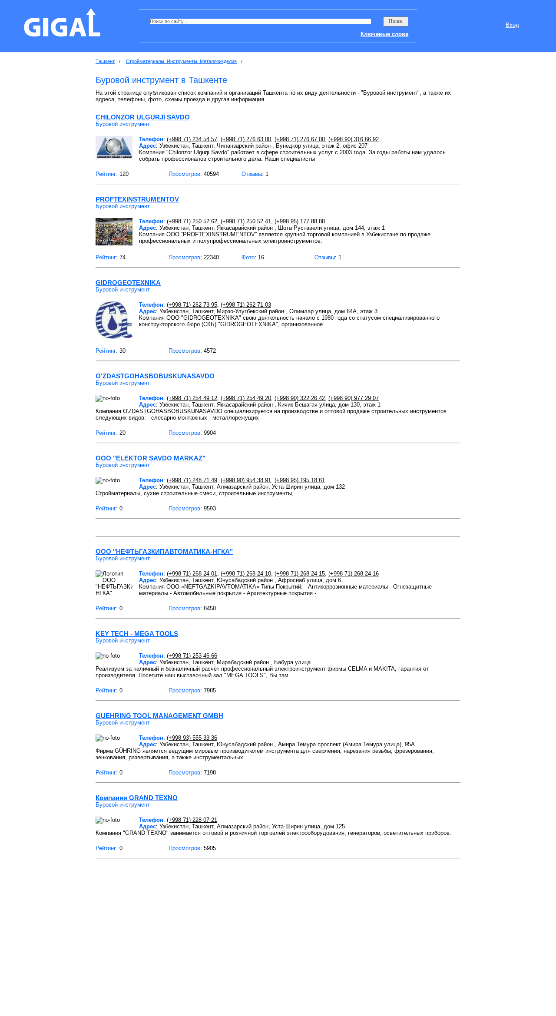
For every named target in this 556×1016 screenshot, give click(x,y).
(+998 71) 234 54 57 (192, 139)
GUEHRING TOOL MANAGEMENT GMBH (159, 715)
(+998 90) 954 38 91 (246, 480)
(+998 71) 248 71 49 (192, 480)
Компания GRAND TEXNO (137, 797)
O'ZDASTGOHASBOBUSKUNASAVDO (155, 376)
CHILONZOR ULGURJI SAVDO (143, 117)
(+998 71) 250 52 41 (246, 221)
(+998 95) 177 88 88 (300, 221)
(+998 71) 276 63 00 (246, 139)
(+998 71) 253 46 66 (192, 655)
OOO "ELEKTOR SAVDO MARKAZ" (150, 458)
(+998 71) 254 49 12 (192, 398)
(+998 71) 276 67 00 (300, 139)
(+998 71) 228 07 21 (192, 820)
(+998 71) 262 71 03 (246, 304)
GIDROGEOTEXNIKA (128, 282)
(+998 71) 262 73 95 (192, 304)
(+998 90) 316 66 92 (353, 139)
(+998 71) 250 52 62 (192, 221)
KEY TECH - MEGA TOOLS (137, 633)
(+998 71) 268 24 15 (300, 573)
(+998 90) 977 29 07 (353, 398)
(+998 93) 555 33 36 (192, 738)
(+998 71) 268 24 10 (246, 573)
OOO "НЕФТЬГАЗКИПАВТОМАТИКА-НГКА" (164, 551)
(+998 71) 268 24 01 (192, 573)
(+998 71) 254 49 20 (246, 398)
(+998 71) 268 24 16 (353, 573)
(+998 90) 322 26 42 (300, 398)
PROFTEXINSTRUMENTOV (137, 199)
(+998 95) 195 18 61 (300, 480)
